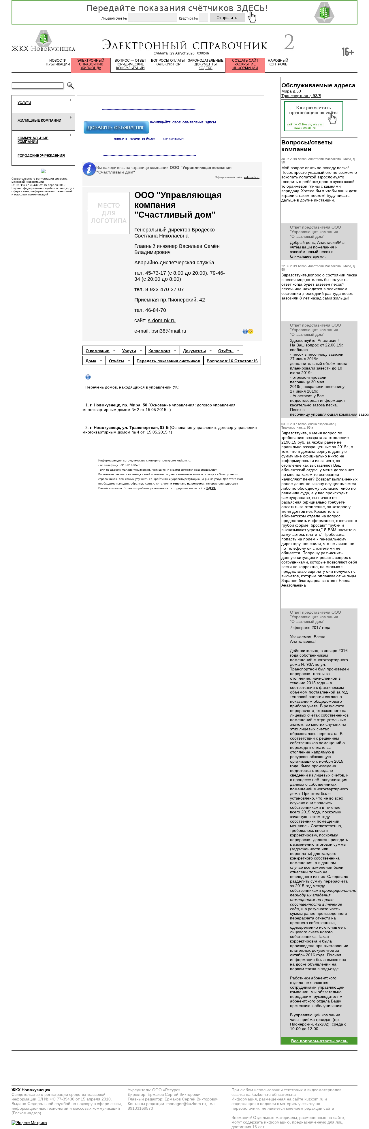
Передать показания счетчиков (168, 361)
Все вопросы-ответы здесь (319, 1040)
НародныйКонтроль (278, 62)
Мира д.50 (291, 91)
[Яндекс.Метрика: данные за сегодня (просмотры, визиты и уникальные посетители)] (29, 1122)
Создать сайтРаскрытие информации (245, 64)
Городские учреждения (41, 156)
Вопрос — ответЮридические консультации (130, 64)
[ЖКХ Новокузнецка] (44, 41)
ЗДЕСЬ (211, 488)
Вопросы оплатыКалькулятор (168, 62)
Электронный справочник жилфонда (90, 64)
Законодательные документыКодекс (205, 64)
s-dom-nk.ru (251, 177)
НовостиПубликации (58, 62)
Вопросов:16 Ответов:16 (232, 361)
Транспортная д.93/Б (301, 95)
